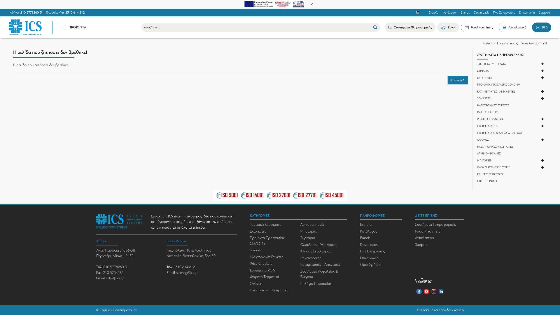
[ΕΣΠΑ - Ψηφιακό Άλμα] (274, 4)
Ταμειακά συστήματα (116, 310)
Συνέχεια (456, 80)
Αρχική (487, 43)
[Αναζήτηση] (375, 27)
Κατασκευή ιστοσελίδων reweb (440, 310)
